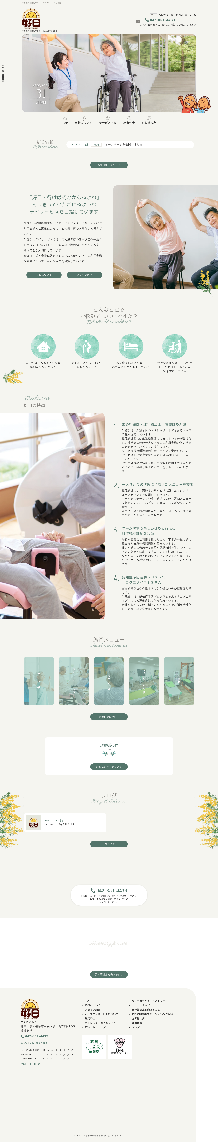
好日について (92, 1005)
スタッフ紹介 (92, 1009)
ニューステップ (141, 1005)
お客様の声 (138, 1018)
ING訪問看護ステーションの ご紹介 (152, 1014)
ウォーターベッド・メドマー (148, 1000)
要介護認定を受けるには (146, 1009)
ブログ (136, 1027)
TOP (88, 1000)
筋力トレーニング (95, 1027)
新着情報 (137, 1023)
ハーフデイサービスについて (101, 1014)
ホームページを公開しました (124, 144)
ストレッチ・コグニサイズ (100, 1023)
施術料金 (90, 1018)
